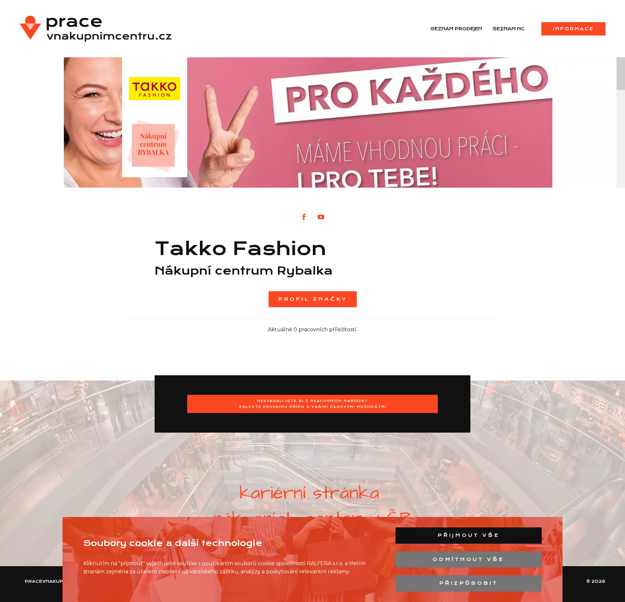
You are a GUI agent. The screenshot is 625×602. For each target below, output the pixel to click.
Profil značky (312, 299)
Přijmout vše (469, 535)
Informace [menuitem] (573, 28)
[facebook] (304, 217)
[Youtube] (321, 217)
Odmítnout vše (468, 559)
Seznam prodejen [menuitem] (456, 28)
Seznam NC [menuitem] (509, 28)
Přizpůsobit (468, 583)
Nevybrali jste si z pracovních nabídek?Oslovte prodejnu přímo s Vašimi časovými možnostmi (312, 403)
